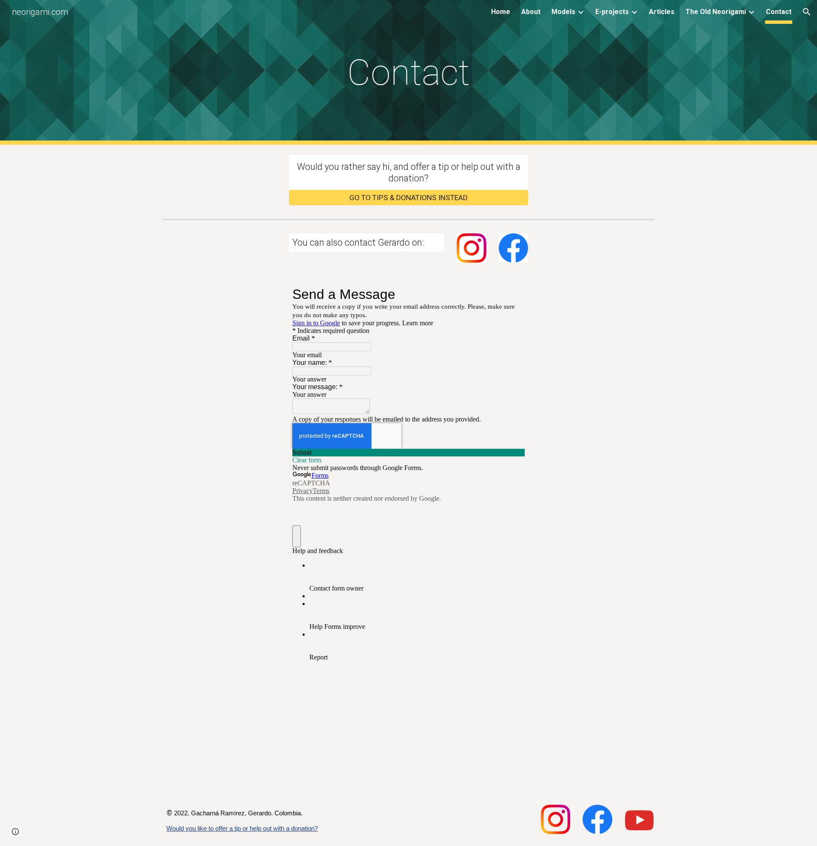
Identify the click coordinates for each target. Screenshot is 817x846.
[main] (408, 72)
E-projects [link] (612, 12)
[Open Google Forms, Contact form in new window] (512, 294)
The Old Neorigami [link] (716, 12)
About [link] (530, 12)
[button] (807, 12)
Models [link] (563, 12)
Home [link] (500, 12)
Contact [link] (778, 12)
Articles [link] (661, 12)
